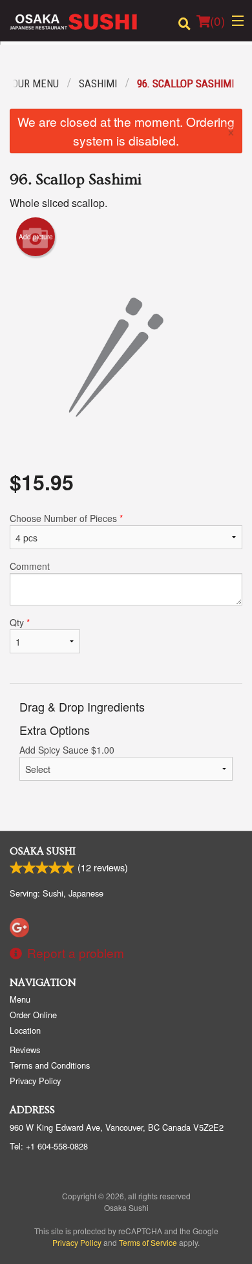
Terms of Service (148, 1242)
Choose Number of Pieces (66, 518)
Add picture (36, 236)
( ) (217, 20)
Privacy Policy (35, 1080)
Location (25, 1030)
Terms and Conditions (50, 1065)
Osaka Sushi (43, 851)
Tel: (49, 1146)
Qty (20, 622)
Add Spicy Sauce (66, 749)
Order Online (33, 1014)
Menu (20, 999)
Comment (30, 566)
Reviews (25, 1049)
